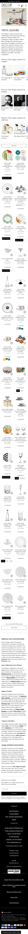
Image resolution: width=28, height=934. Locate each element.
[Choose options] (11, 159)
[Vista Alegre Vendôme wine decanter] (7, 515)
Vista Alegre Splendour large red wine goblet (21, 260)
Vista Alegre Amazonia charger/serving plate (7, 166)
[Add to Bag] (25, 159)
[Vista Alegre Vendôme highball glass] (20, 515)
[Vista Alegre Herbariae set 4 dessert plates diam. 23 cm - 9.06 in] (20, 155)
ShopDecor (12, 915)
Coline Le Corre (16, 681)
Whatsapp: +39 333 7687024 (14, 839)
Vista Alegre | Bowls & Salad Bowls (19, 79)
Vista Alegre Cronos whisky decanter (7, 410)
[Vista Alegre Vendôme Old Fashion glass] (7, 489)
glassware (8, 728)
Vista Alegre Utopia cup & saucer (7, 550)
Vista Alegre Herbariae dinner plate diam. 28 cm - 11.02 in (7, 199)
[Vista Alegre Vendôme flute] (20, 489)
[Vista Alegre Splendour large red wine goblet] (20, 251)
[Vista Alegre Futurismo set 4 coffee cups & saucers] (20, 339)
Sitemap (14, 819)
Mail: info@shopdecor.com (14, 842)
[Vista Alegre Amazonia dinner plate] (20, 219)
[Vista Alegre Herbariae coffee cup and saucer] (7, 339)
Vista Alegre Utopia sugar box (20, 607)
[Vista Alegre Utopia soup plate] (7, 598)
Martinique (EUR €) (7, 912)
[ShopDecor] (6, 5)
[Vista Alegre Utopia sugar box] (20, 598)
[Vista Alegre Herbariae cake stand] (20, 281)
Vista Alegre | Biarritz (19, 136)
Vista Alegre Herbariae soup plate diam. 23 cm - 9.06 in (7, 317)
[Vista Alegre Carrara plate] (7, 457)
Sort (15, 146)
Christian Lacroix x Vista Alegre (19, 109)
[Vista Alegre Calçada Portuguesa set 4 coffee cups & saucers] (20, 189)
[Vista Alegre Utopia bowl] (7, 251)
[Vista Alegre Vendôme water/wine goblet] (20, 457)
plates (21, 726)
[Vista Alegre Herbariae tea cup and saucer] (20, 308)
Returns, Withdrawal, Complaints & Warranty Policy (14, 885)
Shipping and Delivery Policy (14, 892)
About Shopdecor (14, 811)
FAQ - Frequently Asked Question (13, 817)
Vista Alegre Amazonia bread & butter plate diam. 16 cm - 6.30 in (7, 440)
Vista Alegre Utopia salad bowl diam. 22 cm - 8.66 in (7, 581)
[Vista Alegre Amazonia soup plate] (7, 219)
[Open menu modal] (25, 5)
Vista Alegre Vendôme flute (20, 497)
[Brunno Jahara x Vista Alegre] (7, 100)
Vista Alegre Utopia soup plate (7, 607)
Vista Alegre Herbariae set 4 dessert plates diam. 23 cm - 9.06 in (20, 166)
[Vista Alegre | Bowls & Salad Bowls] (19, 70)
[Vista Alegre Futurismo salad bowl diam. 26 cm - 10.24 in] (7, 370)
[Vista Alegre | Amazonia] (7, 129)
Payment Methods (14, 814)
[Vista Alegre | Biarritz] (19, 129)
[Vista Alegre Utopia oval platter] (20, 572)
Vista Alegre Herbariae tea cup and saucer (20, 317)
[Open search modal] (19, 5)
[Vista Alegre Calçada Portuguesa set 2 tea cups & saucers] (20, 401)
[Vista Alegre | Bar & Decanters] (7, 70)
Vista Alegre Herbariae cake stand (20, 291)
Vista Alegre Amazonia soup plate (7, 227)
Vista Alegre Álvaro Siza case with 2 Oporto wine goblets (20, 439)
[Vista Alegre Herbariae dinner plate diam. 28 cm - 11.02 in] (7, 189)
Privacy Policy (14, 897)
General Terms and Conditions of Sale (14, 880)
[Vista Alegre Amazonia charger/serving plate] (7, 155)
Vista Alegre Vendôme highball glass (20, 525)
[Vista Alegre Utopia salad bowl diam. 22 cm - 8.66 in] (7, 572)
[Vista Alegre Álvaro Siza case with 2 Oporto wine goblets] (20, 429)
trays (7, 726)
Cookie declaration (14, 903)
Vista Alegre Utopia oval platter (20, 580)
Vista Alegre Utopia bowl (7, 259)
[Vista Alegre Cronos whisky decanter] (7, 401)
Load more (14, 627)
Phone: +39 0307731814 (14, 834)
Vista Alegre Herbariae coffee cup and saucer (7, 348)
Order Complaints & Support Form (14, 831)
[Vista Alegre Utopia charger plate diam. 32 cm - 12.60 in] (20, 542)
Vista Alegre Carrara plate (7, 466)
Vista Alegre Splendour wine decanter (7, 291)
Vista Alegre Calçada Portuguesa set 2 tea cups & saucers (21, 412)
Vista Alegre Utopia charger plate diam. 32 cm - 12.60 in (20, 551)
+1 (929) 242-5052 (14, 836)
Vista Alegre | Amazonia (5, 137)
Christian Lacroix (6, 674)
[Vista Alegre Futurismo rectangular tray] (20, 370)
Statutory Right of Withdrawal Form (14, 828)
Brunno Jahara (11, 677)
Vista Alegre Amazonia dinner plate (21, 228)
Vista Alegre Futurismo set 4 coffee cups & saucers (20, 349)
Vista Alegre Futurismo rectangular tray (20, 379)
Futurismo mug (5, 704)
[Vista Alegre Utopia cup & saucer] (7, 542)
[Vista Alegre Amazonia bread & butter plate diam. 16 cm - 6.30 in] (7, 429)
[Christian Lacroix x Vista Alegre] (19, 100)
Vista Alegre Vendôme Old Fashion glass (7, 498)
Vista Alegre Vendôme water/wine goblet (20, 467)
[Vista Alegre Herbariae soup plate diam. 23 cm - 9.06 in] (7, 308)
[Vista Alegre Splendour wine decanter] (7, 281)
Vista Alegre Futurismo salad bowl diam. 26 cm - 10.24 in (7, 380)
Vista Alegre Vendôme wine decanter (7, 525)
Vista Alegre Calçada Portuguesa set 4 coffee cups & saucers (21, 199)
